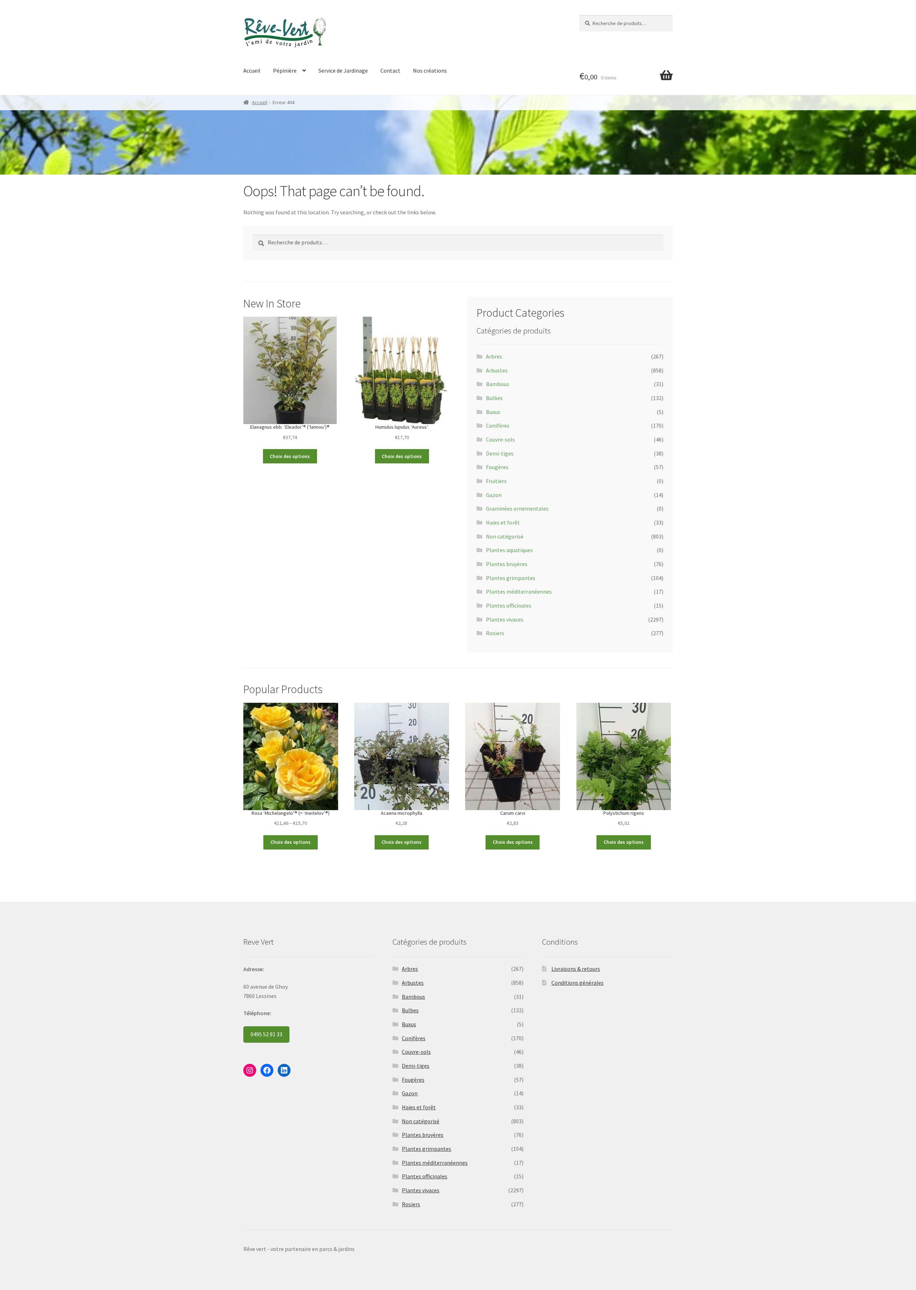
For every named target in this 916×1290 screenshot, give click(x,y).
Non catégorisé (504, 536)
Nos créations (430, 70)
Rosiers (495, 633)
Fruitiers (496, 481)
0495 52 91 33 (266, 1034)
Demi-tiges (499, 453)
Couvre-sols (500, 439)
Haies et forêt (503, 522)
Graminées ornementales (517, 508)
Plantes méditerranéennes (519, 591)
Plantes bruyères (506, 564)
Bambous (497, 384)
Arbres (494, 356)
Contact (390, 70)
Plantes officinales (508, 605)
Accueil (251, 70)
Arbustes (497, 370)
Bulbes (494, 397)
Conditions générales (577, 982)
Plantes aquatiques (509, 550)
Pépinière (285, 70)
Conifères (498, 425)
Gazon (494, 494)
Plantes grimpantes (510, 577)
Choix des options (290, 456)
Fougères (497, 467)
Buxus (493, 411)
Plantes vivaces (504, 619)
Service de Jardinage (343, 70)
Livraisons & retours (575, 968)
